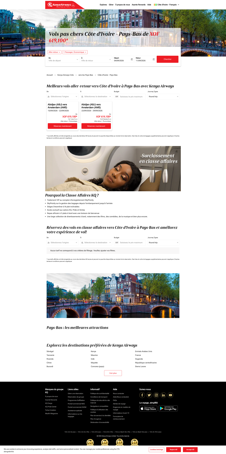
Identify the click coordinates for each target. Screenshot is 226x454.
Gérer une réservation (75, 393)
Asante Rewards (138, 5)
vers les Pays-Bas (85, 75)
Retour (138, 58)
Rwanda (50, 359)
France (138, 355)
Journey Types (153, 91)
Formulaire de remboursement (119, 417)
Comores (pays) (97, 366)
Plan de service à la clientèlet (100, 415)
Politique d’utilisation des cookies (99, 411)
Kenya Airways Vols (65, 75)
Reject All (173, 449)
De (49, 58)
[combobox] (62, 60)
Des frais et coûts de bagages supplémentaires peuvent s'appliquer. (153, 136)
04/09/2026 (119, 60)
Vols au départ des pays (140, 432)
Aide (149, 5)
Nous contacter (118, 393)
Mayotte (94, 363)
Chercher (167, 59)
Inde (93, 359)
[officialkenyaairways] (156, 395)
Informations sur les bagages (75, 415)
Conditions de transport (98, 397)
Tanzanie (50, 355)
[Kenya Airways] (142, 395)
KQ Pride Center (50, 407)
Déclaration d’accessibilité (99, 422)
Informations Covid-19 (121, 413)
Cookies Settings (156, 449)
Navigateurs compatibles (99, 406)
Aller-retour (53, 52)
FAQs (115, 400)
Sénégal (50, 351)
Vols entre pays (96, 432)
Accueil (50, 75)
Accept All (190, 449)
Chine (49, 363)
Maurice (94, 355)
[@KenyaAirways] (149, 395)
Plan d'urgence (95, 419)
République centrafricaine (146, 363)
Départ (116, 58)
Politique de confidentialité (99, 393)
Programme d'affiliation (76, 400)
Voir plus (113, 373)
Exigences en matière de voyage (121, 408)
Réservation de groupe (76, 397)
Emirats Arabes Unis (143, 351)
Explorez (103, 5)
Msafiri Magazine (51, 413)
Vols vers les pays (70, 432)
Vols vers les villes (83, 432)
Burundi (50, 366)
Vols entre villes (108, 432)
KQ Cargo (48, 403)
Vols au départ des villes (122, 432)
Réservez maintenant (62, 126)
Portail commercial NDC (76, 404)
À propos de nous (122, 5)
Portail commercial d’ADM (77, 407)
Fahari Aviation (50, 410)
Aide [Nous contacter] (121, 397)
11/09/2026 (140, 60)
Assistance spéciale (75, 410)
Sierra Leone (140, 366)
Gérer (111, 5)
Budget (116, 91)
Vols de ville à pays (155, 432)
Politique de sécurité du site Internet (100, 401)
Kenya (93, 351)
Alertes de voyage (119, 404)
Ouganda (139, 359)
